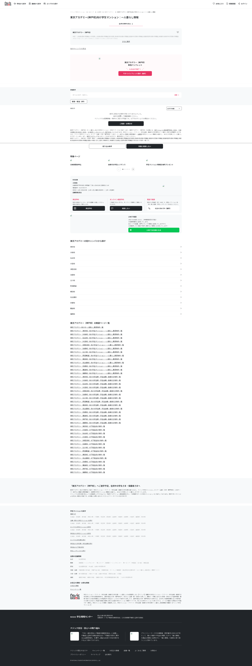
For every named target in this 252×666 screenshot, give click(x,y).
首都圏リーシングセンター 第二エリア (91, 563)
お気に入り (220, 3)
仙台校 (72, 258)
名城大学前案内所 (100, 566)
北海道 (72, 517)
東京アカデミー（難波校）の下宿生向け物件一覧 (87, 465)
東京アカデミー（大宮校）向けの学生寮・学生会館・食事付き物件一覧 (95, 387)
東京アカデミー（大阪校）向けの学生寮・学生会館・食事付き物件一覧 (95, 380)
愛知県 (109, 517)
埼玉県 (103, 517)
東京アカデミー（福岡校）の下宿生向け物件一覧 (87, 472)
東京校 (72, 247)
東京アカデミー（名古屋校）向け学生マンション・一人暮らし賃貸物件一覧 (97, 362)
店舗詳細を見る (77, 192)
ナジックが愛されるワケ (79, 650)
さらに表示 (126, 41)
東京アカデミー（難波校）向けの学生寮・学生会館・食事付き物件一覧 (95, 415)
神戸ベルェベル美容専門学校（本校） (165, 130)
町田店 (134, 563)
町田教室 (73, 286)
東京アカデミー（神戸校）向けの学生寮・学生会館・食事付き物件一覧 (95, 419)
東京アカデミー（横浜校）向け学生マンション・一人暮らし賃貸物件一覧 (96, 359)
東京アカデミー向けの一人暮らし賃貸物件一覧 (86, 327)
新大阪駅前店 (83, 574)
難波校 (72, 308)
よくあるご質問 (140, 650)
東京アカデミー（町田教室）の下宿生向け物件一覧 (88, 451)
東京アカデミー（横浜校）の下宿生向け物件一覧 (87, 454)
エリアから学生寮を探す (77, 540)
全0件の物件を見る (125, 24)
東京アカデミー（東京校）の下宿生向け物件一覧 (87, 426)
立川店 (140, 563)
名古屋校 (73, 297)
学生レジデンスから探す (77, 551)
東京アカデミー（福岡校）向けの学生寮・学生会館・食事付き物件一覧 (95, 423)
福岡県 (138, 517)
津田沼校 (73, 269)
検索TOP (73, 514)
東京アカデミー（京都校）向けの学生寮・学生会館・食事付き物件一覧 (95, 412)
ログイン (244, 3)
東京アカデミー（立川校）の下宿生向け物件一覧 (87, 447)
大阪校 (72, 252)
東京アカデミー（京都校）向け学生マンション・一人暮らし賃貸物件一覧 (96, 366)
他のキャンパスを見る (78, 48)
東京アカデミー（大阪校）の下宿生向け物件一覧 (87, 430)
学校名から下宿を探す (77, 547)
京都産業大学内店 (84, 570)
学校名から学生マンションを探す (80, 533)
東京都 (84, 517)
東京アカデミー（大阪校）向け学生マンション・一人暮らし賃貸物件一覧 (96, 334)
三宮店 (119, 574)
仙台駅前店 (82, 559)
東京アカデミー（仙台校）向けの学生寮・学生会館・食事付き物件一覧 (95, 384)
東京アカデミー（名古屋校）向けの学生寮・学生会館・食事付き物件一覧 (96, 408)
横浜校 (72, 291)
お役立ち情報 (74, 586)
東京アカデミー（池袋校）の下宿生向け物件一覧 (87, 444)
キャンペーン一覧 (75, 589)
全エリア (91, 12)
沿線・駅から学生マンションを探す (81, 520)
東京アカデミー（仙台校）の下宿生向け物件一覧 (87, 433)
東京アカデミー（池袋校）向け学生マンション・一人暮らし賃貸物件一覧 (96, 348)
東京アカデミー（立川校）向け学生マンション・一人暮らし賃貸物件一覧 (96, 352)
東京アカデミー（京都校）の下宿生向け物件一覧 (87, 461)
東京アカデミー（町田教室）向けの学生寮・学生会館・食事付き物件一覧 (96, 401)
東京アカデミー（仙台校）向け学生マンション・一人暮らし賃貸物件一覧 (96, 338)
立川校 (72, 280)
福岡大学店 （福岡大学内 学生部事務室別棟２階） (103, 577)
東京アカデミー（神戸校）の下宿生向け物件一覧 (87, 468)
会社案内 (108, 654)
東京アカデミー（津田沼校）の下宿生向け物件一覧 (88, 440)
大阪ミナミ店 (93, 574)
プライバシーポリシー (78, 654)
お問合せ (154, 650)
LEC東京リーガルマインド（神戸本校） (100, 132)
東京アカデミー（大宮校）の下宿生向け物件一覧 (87, 437)
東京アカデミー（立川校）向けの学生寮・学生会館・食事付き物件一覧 (95, 398)
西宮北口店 (112, 574)
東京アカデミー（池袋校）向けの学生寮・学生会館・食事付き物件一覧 (95, 394)
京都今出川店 (95, 570)
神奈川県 (90, 517)
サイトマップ (95, 654)
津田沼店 (146, 563)
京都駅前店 (104, 570)
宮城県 (78, 517)
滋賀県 (114, 517)
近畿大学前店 (103, 574)
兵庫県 (99, 12)
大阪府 (132, 517)
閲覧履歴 (232, 3)
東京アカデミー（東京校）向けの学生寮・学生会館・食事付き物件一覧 (95, 377)
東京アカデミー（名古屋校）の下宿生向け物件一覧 (88, 458)
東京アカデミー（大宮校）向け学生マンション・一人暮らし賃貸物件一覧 (96, 341)
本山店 (91, 566)
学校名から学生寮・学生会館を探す (81, 543)
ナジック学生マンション (77, 12)
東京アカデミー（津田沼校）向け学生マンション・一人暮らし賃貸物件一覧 (97, 345)
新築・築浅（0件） (78, 101)
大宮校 (72, 263)
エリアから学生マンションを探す (80, 527)
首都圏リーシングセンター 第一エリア (117, 563)
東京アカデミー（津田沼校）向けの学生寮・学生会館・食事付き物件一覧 (96, 391)
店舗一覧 (127, 650)
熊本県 (143, 517)
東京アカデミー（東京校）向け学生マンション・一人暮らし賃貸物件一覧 (96, 331)
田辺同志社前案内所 (129, 570)
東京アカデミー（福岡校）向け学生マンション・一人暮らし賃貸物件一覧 (96, 373)
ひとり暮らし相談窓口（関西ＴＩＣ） (148, 570)
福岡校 (72, 314)
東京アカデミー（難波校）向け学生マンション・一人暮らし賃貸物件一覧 (96, 369)
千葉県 (97, 517)
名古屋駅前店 (83, 566)
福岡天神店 (82, 577)
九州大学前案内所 (126, 577)
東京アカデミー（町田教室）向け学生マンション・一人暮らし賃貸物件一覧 (97, 355)
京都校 (72, 303)
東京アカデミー (109, 12)
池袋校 (72, 275)
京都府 (120, 517)
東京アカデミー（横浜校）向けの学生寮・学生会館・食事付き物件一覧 (95, 405)
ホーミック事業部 (115, 570)
